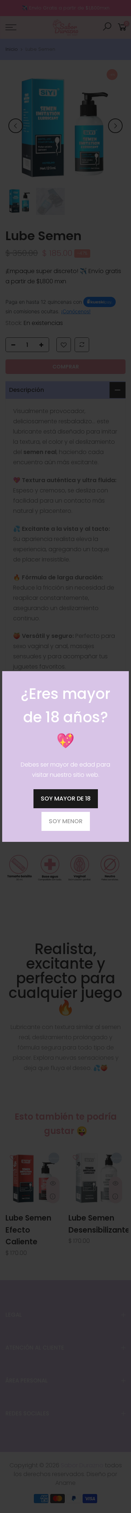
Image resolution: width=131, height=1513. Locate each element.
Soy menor (66, 821)
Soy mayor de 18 (66, 798)
